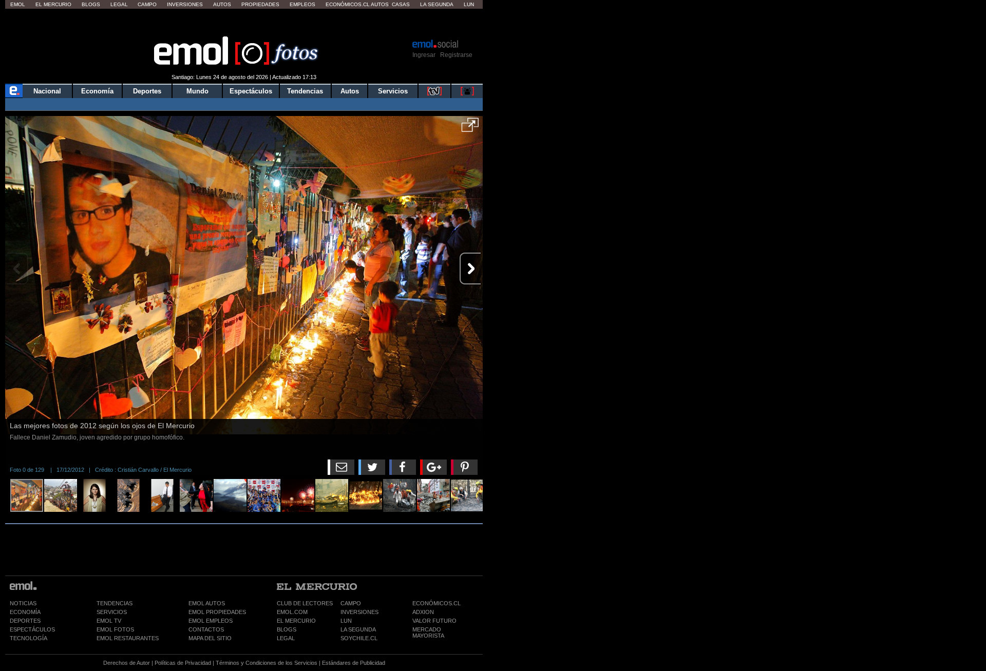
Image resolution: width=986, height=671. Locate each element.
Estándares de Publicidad (353, 663)
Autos (222, 4)
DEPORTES (25, 621)
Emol (17, 4)
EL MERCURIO (296, 621)
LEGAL (286, 638)
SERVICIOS (112, 612)
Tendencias (305, 91)
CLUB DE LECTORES (305, 603)
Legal (119, 4)
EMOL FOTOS (115, 629)
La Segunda (436, 4)
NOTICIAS (23, 603)
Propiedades (260, 4)
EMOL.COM (292, 612)
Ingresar (423, 55)
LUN (346, 621)
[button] (470, 128)
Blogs (91, 4)
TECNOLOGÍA (28, 638)
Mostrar (244, 23)
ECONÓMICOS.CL (436, 603)
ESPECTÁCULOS (32, 629)
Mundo (197, 91)
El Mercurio (53, 4)
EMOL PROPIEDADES (217, 612)
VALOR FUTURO (434, 621)
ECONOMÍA (25, 612)
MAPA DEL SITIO (210, 638)
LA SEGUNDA (358, 629)
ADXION (423, 612)
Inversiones (185, 4)
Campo (147, 4)
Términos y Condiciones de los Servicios (266, 663)
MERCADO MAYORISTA (428, 632)
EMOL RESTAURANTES (128, 638)
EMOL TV (109, 621)
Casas (401, 4)
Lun (469, 4)
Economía (97, 91)
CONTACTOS (206, 629)
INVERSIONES (359, 612)
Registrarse (456, 55)
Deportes (147, 91)
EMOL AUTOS (206, 603)
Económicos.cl (348, 4)
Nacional (47, 91)
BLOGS (286, 629)
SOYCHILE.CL (358, 638)
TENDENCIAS (114, 603)
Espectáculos (251, 91)
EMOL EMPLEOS (210, 621)
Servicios (393, 91)
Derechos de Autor (126, 663)
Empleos (302, 4)
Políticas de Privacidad (183, 663)
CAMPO (350, 603)
